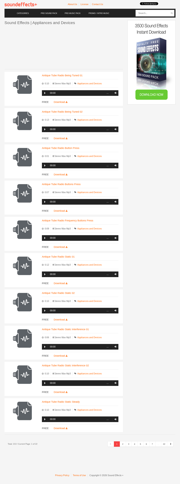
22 (164, 444)
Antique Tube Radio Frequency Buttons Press (67, 220)
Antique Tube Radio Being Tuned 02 (62, 111)
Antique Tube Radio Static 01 (58, 256)
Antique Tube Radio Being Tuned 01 (62, 75)
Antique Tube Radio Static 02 (58, 293)
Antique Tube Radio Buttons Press (61, 184)
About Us (72, 4)
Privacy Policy (62, 475)
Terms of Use (79, 475)
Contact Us (97, 4)
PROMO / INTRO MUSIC (99, 13)
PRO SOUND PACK (49, 13)
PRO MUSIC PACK (73, 13)
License (84, 4)
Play (44, 93)
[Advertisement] (63, 47)
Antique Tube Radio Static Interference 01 (65, 329)
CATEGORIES (23, 13)
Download (60, 102)
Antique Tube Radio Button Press (60, 148)
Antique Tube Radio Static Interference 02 (65, 365)
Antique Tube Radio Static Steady (61, 401)
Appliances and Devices (89, 83)
